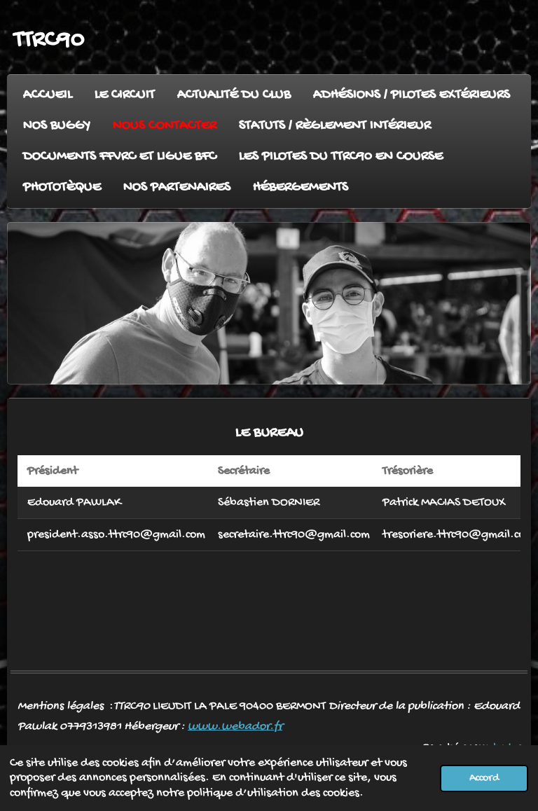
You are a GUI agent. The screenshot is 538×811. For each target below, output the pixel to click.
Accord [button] (484, 778)
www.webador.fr (235, 726)
